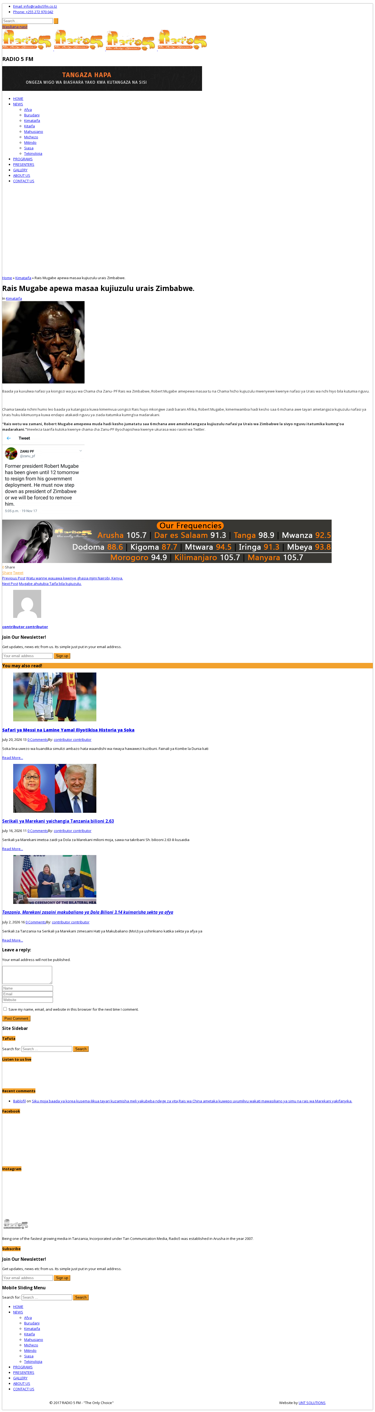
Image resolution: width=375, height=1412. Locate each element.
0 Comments (37, 739)
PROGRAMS (23, 158)
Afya (28, 109)
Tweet (18, 572)
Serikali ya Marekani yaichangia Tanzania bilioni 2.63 (58, 821)
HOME (18, 98)
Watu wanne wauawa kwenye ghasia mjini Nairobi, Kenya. (74, 578)
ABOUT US (21, 175)
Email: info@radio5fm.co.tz (35, 6)
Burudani (32, 115)
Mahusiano (33, 131)
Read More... (12, 757)
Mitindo (30, 142)
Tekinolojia (33, 153)
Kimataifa (32, 120)
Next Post (10, 583)
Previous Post (13, 578)
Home (7, 277)
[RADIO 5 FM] (28, 49)
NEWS (18, 104)
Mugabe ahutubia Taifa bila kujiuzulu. (50, 583)
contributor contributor (25, 626)
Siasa (28, 147)
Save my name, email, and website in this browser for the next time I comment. (74, 1009)
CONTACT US (23, 180)
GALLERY (20, 169)
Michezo (31, 137)
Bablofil (19, 1101)
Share (7, 572)
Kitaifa (29, 126)
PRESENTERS (23, 164)
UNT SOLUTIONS (312, 1402)
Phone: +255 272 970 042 (33, 11)
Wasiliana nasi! (14, 26)
